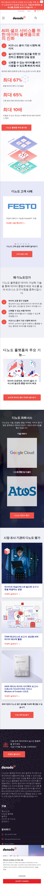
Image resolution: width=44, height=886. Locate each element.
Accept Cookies (22, 881)
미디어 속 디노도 (8, 819)
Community (21, 11)
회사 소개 (5, 811)
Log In (29, 11)
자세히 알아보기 (14, 754)
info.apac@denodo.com (12, 839)
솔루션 (4, 816)
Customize (22, 876)
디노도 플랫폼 (7, 814)
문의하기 (5, 821)
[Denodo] (19, 18)
